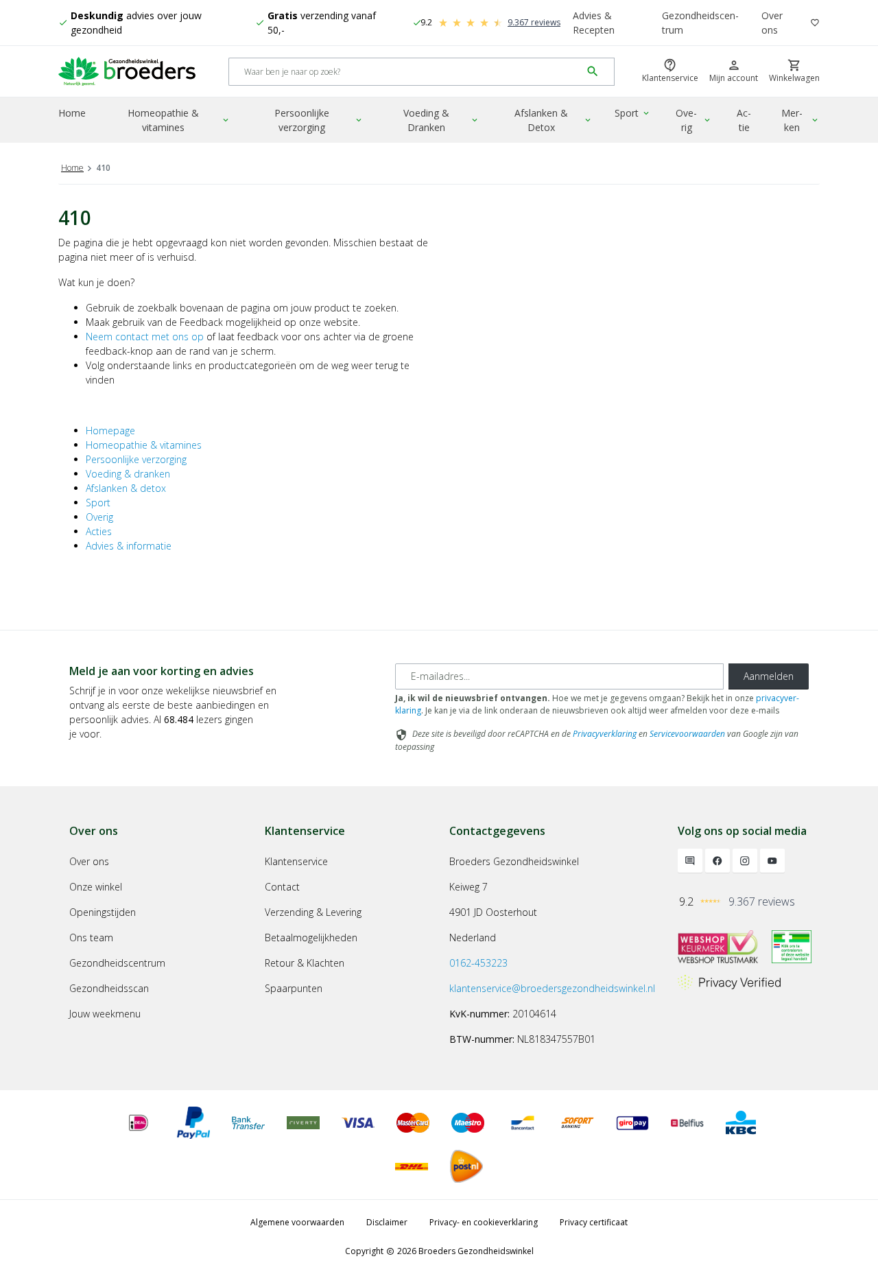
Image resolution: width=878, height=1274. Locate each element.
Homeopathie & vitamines (179, 120)
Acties (99, 531)
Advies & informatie (128, 545)
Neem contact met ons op (145, 336)
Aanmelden (769, 676)
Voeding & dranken (128, 473)
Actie (744, 120)
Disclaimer (386, 1222)
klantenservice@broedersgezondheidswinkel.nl (552, 988)
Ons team (91, 937)
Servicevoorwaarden (687, 734)
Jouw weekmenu (105, 1013)
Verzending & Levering (313, 912)
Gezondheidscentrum (700, 22)
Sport (633, 112)
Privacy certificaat (594, 1222)
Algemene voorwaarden (297, 1222)
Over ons (772, 22)
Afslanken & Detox (553, 120)
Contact (282, 886)
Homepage (110, 430)
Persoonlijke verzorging (319, 120)
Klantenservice (296, 861)
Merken (800, 120)
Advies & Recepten (594, 22)
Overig (694, 120)
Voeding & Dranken (441, 120)
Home (72, 112)
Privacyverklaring (605, 734)
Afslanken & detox (126, 488)
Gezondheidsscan (109, 988)
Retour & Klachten (304, 962)
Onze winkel (95, 886)
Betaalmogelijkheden (311, 937)
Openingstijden (102, 912)
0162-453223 (478, 962)
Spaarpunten (293, 988)
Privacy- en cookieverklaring (483, 1222)
